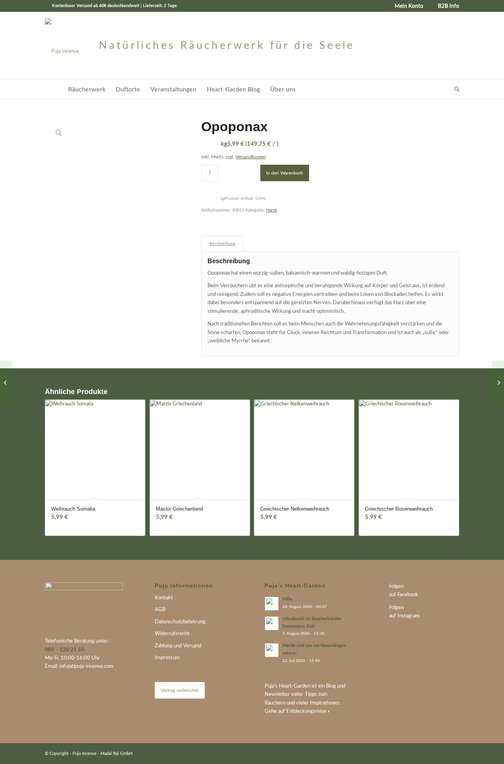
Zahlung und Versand (178, 646)
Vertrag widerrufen (180, 690)
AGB (160, 609)
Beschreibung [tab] (222, 244)
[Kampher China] (6, 382)
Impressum (167, 657)
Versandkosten (250, 157)
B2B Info (448, 6)
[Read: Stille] (272, 604)
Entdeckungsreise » (308, 711)
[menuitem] (406, 6)
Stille (287, 599)
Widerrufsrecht (172, 633)
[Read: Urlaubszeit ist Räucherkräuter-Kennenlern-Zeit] (272, 623)
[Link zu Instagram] (453, 753)
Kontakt (164, 597)
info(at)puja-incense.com (86, 666)
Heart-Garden (294, 686)
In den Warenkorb (284, 173)
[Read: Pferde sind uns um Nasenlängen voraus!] (272, 650)
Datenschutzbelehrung (180, 622)
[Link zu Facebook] (441, 753)
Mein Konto (409, 6)
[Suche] (454, 89)
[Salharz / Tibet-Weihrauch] (498, 382)
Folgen (396, 586)
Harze (271, 210)
